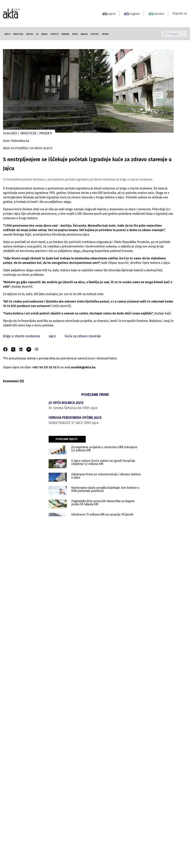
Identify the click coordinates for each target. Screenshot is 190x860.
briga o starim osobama (21, 336)
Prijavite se (180, 13)
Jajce (52, 336)
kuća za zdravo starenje (83, 336)
